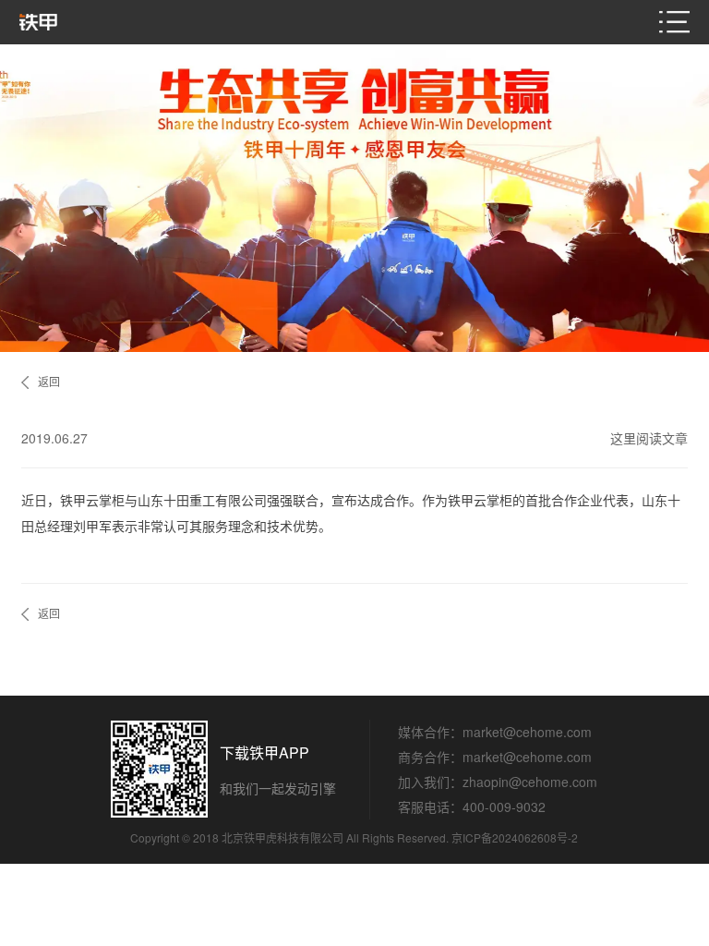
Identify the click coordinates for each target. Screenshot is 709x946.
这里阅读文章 (649, 438)
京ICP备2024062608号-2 (514, 837)
